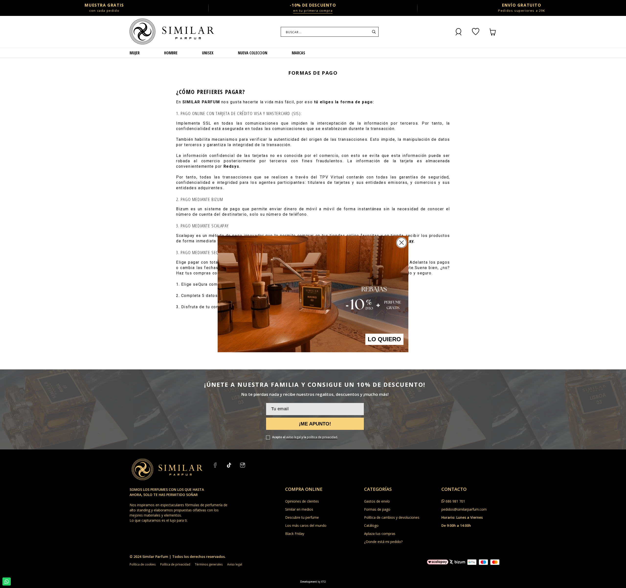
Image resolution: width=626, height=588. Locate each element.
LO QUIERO (384, 339)
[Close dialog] (401, 242)
